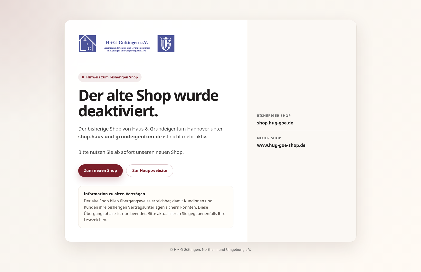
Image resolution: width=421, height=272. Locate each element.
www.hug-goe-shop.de (281, 145)
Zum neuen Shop (100, 170)
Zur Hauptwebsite (149, 170)
